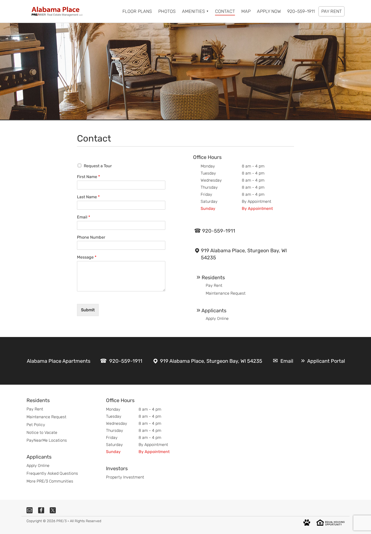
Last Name (88, 196)
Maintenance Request (226, 293)
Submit (88, 309)
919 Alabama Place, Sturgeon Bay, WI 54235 (244, 254)
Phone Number (91, 237)
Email (83, 217)
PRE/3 (61, 521)
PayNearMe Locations (46, 440)
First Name (88, 176)
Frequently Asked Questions (52, 473)
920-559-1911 (218, 231)
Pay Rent (214, 285)
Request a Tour (98, 165)
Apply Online (217, 318)
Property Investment (125, 477)
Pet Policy (35, 424)
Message (86, 257)
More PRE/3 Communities (49, 481)
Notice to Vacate (41, 432)
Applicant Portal (326, 361)
